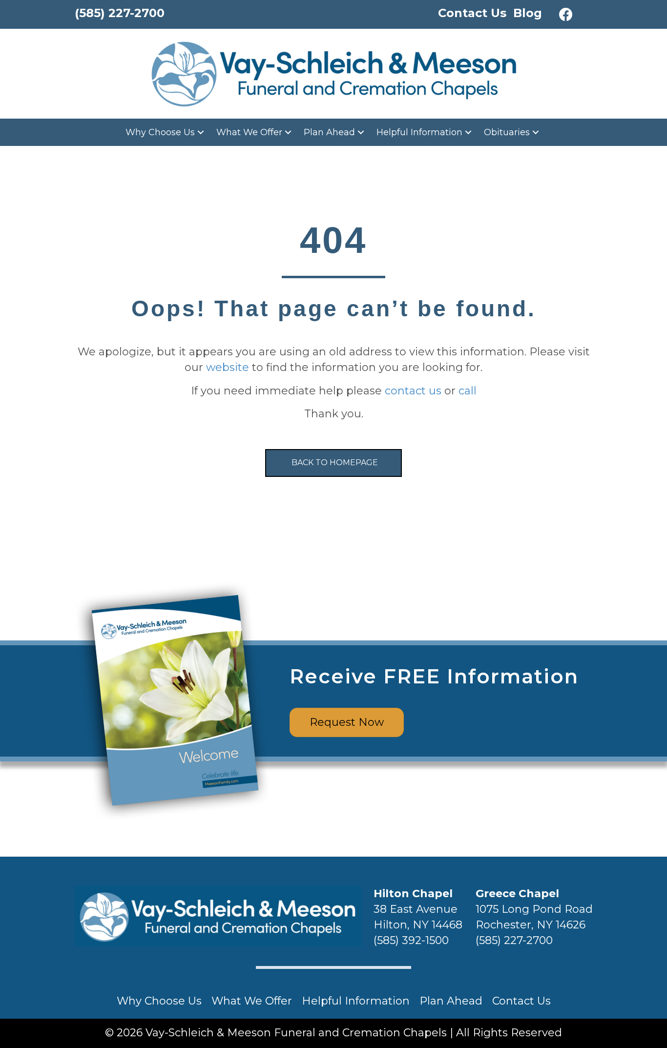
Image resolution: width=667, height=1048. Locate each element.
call (468, 390)
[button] (566, 14)
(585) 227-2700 (514, 940)
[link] (166, 132)
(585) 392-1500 (411, 940)
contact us (413, 390)
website (227, 367)
